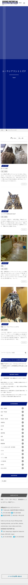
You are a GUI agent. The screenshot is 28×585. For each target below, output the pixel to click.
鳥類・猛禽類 (12, 408)
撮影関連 (12, 433)
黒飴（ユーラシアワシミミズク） (10, 327)
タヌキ (12, 450)
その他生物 (12, 461)
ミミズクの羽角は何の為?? (8, 214)
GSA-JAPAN (12, 468)
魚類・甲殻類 (12, 411)
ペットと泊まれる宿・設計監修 (12, 447)
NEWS (12, 464)
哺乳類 (12, 440)
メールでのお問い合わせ (15, 576)
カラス (12, 454)
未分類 (12, 426)
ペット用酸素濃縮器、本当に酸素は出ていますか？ (11, 378)
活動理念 (12, 422)
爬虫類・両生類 (12, 418)
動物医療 (12, 443)
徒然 (12, 436)
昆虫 (12, 429)
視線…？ (3, 266)
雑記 (12, 415)
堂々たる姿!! (4, 168)
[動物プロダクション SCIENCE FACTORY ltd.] (10, 2)
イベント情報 (12, 457)
